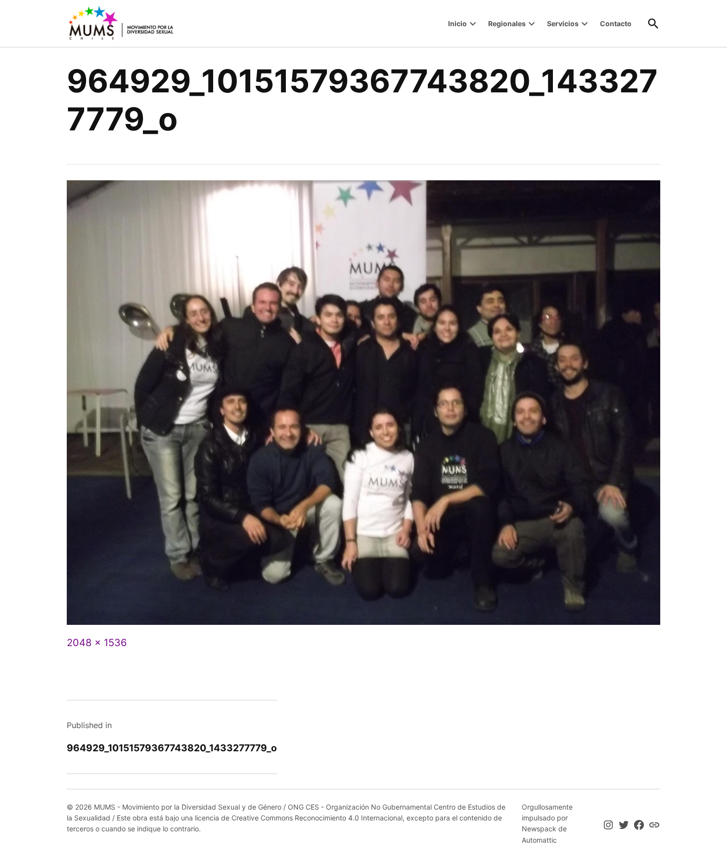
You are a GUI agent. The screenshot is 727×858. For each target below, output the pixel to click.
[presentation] (473, 23)
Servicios (563, 23)
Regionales (507, 23)
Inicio (457, 23)
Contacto (616, 23)
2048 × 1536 (97, 643)
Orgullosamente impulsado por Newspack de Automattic (547, 823)
